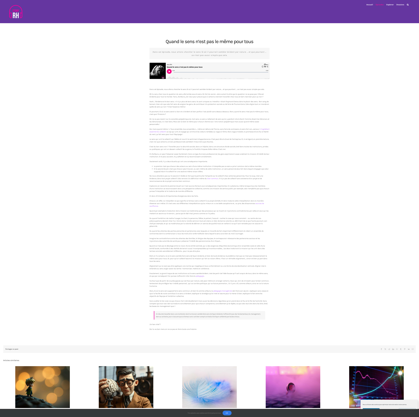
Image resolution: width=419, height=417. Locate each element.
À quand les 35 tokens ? (291, 385)
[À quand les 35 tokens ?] (293, 387)
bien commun (212, 178)
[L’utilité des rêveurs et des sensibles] (42, 387)
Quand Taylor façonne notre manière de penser (124, 385)
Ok (227, 413)
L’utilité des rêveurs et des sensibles (40, 385)
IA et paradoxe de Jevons (374, 385)
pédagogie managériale (222, 291)
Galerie (44, 385)
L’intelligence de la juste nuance (207, 385)
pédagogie (200, 276)
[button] (408, 4)
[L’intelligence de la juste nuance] (209, 387)
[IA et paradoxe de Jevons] (376, 387)
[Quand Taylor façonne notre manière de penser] (126, 387)
